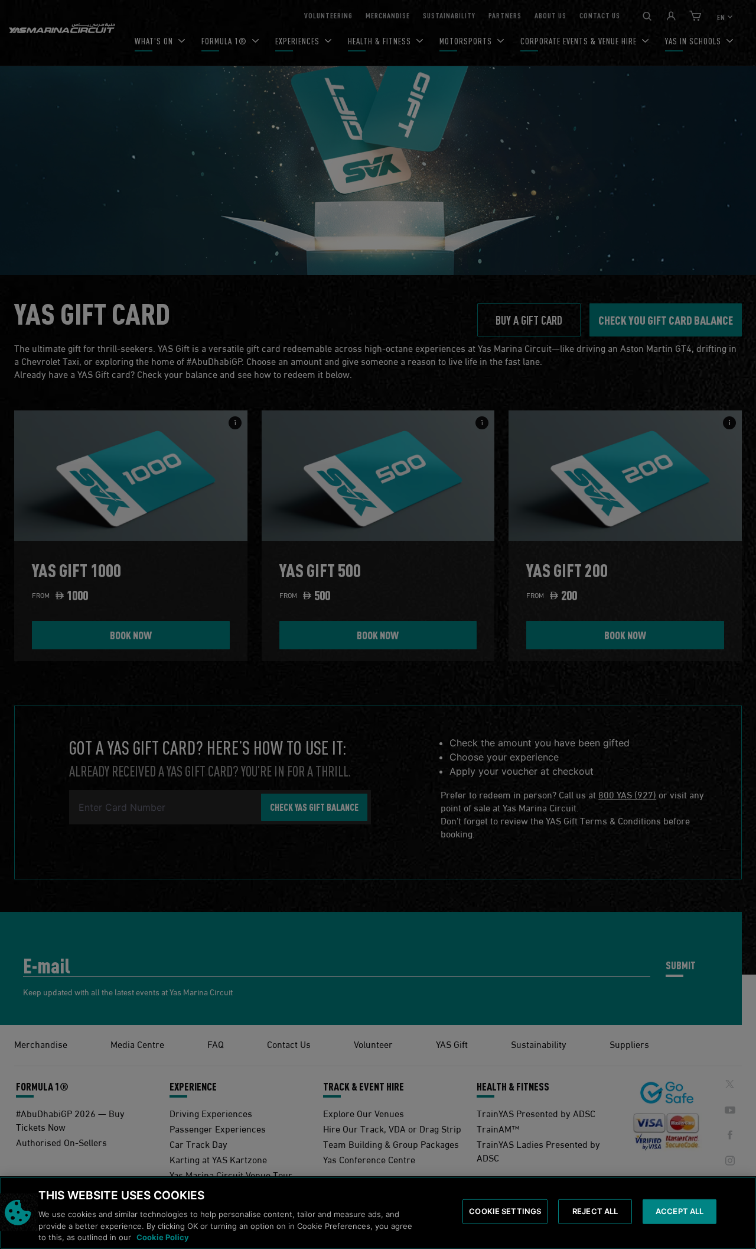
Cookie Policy (162, 1236)
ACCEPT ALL (679, 1211)
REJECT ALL (595, 1211)
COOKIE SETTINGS (505, 1211)
